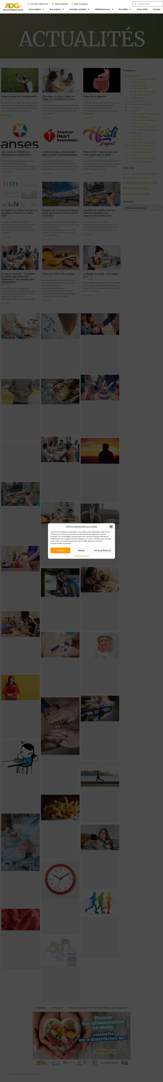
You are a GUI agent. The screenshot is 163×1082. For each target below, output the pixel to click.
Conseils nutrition (77, 9)
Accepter (60, 550)
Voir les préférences (102, 550)
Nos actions (55, 9)
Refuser (81, 550)
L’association (35, 9)
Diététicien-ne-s (102, 9)
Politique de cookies (81, 555)
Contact (156, 9)
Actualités (123, 9)
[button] (111, 526)
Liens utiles (142, 9)
